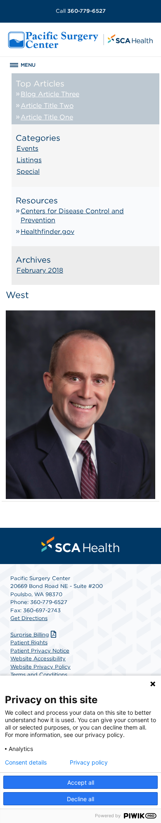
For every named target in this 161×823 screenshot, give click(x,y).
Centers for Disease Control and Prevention (72, 215)
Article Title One (47, 117)
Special (28, 171)
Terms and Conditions (38, 674)
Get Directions (28, 618)
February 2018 (40, 270)
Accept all (80, 782)
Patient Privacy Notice (39, 651)
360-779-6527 (81, 11)
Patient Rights (28, 642)
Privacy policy (89, 762)
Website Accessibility (38, 658)
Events (27, 148)
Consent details (26, 762)
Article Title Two (47, 106)
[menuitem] (80, 544)
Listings (29, 160)
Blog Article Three (50, 94)
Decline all (80, 798)
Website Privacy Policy (40, 667)
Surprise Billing (29, 635)
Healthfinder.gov (47, 231)
